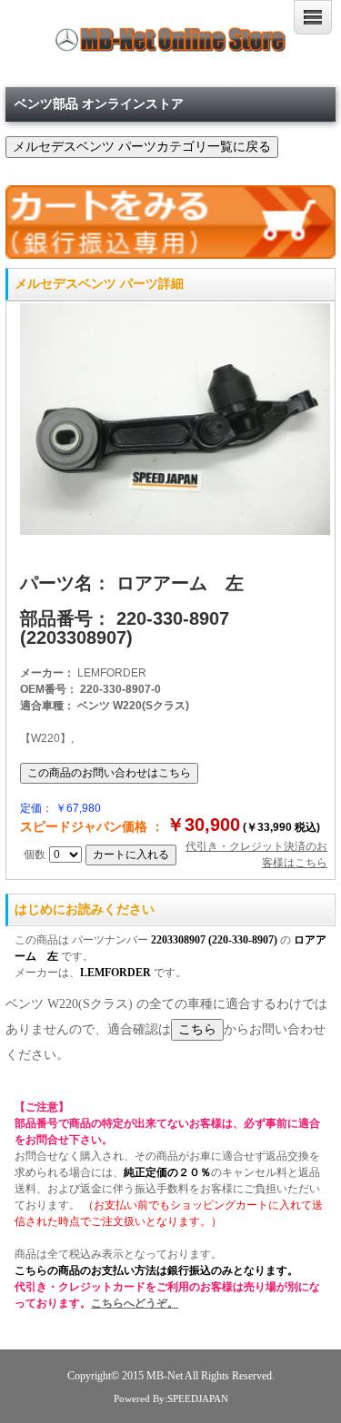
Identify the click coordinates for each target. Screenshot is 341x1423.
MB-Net (165, 1376)
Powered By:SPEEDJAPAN (171, 1398)
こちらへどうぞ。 (134, 1303)
